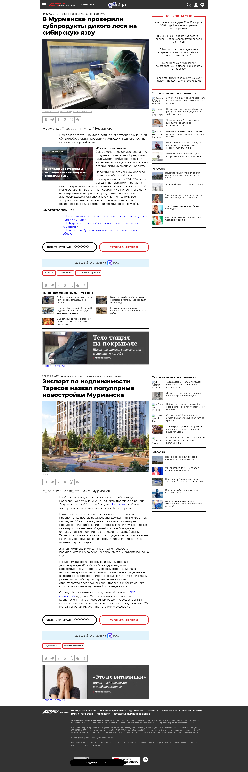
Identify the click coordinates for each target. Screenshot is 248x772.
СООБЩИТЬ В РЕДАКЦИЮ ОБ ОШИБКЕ (132, 714)
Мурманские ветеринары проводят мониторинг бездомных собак (128, 311)
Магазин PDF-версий (82, 714)
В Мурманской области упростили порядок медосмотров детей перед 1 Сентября (179, 39)
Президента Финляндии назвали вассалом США (182, 491)
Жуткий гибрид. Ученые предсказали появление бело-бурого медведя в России (185, 101)
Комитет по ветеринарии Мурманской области (67, 111)
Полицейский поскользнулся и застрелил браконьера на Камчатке (184, 480)
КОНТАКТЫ (153, 711)
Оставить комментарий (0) (124, 247)
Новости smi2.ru (53, 366)
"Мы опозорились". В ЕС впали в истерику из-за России (182, 469)
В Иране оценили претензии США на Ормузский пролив (184, 218)
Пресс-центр (103, 714)
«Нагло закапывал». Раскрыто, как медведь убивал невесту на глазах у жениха (185, 134)
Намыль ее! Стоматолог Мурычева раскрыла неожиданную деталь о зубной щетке (184, 112)
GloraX (45, 474)
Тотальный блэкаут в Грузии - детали (184, 184)
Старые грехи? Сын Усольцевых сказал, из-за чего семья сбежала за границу (185, 418)
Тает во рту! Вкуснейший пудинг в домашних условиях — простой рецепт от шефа (184, 429)
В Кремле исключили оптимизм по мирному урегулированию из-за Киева (183, 175)
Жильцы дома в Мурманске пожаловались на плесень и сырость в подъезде (179, 66)
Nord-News (118, 504)
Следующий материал (97, 763)
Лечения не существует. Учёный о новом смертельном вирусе (183, 394)
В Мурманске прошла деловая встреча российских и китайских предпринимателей (178, 52)
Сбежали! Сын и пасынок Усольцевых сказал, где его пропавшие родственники (186, 440)
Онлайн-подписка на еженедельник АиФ (122, 711)
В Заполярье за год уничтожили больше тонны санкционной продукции (74, 321)
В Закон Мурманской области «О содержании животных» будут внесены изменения (74, 311)
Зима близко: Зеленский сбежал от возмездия (183, 207)
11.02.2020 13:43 (50, 13)
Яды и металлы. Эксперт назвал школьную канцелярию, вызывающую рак (182, 123)
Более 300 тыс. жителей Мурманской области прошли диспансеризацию (178, 79)
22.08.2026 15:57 (50, 376)
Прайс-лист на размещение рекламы (182, 711)
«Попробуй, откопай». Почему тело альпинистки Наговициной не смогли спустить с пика (184, 145)
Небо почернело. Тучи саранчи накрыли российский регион (181, 458)
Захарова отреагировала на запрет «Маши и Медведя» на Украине (183, 196)
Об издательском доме (83, 711)
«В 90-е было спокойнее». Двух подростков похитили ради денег (184, 155)
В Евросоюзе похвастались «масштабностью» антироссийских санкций (183, 503)
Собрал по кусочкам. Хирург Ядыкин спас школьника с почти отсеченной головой (185, 407)
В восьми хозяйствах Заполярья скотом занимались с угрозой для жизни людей (128, 300)
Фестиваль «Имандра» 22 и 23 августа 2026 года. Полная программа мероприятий (178, 25)
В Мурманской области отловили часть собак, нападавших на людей (75, 300)
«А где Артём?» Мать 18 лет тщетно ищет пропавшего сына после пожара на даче (184, 384)
